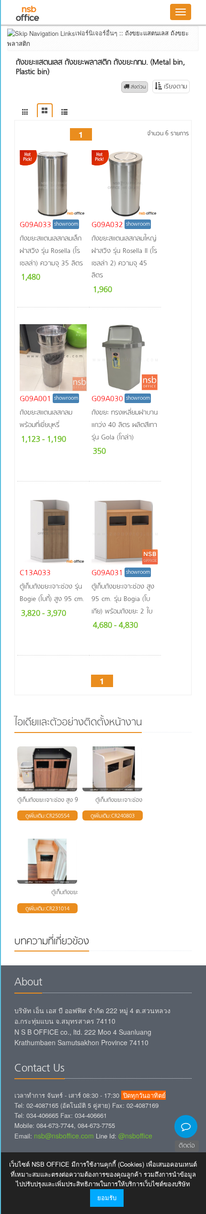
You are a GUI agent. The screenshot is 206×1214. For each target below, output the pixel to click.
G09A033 (35, 225)
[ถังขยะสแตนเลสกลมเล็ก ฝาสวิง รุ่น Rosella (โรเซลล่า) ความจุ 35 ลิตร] (53, 183)
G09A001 (35, 399)
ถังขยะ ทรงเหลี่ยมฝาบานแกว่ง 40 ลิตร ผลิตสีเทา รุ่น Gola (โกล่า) (125, 425)
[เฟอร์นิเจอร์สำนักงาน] (25, 112)
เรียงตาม (174, 87)
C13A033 (35, 573)
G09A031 (107, 573)
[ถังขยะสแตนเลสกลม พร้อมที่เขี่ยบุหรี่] (53, 357)
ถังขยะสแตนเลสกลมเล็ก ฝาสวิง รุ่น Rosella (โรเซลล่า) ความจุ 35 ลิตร (51, 251)
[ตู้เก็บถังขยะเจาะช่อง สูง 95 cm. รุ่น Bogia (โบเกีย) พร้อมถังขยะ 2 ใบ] (125, 531)
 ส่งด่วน (135, 87)
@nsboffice (135, 1135)
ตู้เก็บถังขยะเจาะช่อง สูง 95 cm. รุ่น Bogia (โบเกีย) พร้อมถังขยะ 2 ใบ (123, 599)
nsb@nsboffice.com (64, 1135)
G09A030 (107, 399)
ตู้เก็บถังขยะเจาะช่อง (74, 892)
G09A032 (107, 225)
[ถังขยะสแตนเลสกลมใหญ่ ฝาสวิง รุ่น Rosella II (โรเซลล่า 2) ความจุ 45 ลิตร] (125, 183)
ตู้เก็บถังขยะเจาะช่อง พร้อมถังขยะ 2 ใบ (140, 800)
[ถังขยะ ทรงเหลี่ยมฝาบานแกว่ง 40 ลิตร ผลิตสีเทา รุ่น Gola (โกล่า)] (125, 357)
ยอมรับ (106, 1197)
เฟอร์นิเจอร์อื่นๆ (96, 32)
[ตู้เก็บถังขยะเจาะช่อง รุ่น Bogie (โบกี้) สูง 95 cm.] (53, 531)
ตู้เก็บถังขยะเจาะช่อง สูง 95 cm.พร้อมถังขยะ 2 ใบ (75, 800)
